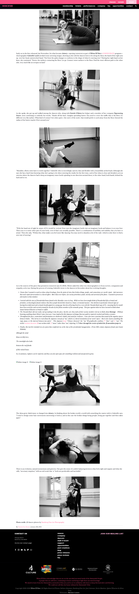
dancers (60, 538)
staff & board (62, 540)
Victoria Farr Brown (24, 527)
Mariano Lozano (73, 592)
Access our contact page (23, 543)
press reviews (63, 555)
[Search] (137, 6)
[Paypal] (28, 550)
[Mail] (31, 550)
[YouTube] (22, 550)
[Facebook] (15, 550)
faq (58, 557)
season (60, 533)
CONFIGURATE (108, 53)
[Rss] (25, 550)
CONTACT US (21, 534)
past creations (63, 548)
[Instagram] (18, 550)
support (60, 543)
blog (59, 550)
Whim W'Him (35, 588)
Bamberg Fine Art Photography (53, 522)
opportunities (63, 545)
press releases (63, 553)
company (61, 536)
